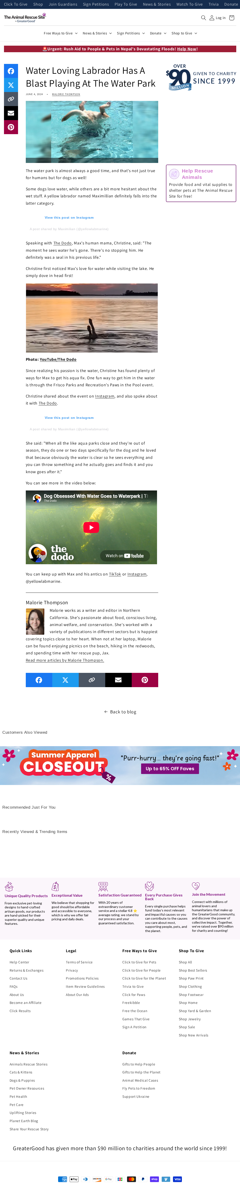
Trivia (214, 4)
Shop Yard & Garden (195, 1010)
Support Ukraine (136, 1096)
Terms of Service (79, 962)
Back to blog (123, 712)
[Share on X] (11, 85)
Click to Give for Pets (139, 962)
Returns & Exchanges (27, 970)
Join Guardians (63, 4)
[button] (203, 17)
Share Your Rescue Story (29, 1129)
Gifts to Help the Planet (141, 1072)
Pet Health (18, 1096)
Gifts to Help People (138, 1064)
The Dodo (62, 243)
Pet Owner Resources (27, 1088)
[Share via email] (11, 113)
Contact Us (18, 978)
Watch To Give (189, 4)
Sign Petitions (96, 4)
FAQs (14, 986)
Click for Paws (133, 994)
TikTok (115, 574)
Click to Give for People (141, 970)
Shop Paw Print (191, 978)
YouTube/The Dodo (58, 359)
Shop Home (188, 1002)
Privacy (72, 970)
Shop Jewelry (190, 1019)
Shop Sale (187, 1027)
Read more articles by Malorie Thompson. (65, 660)
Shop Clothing (190, 986)
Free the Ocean (134, 1010)
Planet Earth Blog (24, 1120)
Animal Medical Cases (140, 1080)
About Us (17, 994)
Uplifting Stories (23, 1112)
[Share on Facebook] (11, 71)
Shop (38, 4)
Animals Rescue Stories (29, 1064)
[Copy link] (11, 99)
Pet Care (17, 1104)
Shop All (185, 962)
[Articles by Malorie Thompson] (35, 621)
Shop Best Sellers (193, 970)
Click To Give (16, 4)
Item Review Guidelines (85, 986)
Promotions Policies (82, 978)
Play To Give (126, 4)
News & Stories (157, 4)
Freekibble (131, 1002)
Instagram (104, 396)
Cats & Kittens (21, 1072)
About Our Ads (77, 994)
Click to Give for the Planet (144, 978)
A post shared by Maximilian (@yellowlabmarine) (69, 229)
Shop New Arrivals (193, 1035)
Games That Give (136, 1019)
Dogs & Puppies (22, 1080)
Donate (231, 4)
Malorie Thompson (66, 94)
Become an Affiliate (26, 1002)
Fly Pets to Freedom (138, 1088)
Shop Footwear (191, 994)
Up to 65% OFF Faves (170, 768)
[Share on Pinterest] (11, 127)
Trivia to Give (133, 986)
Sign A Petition (134, 1027)
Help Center (19, 962)
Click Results (20, 1010)
